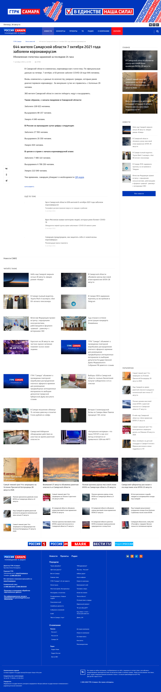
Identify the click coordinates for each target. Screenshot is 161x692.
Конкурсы (60, 31)
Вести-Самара (55, 573)
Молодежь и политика (57, 592)
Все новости (139, 193)
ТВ (83, 31)
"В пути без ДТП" (82, 608)
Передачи (54, 562)
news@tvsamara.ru (22, 573)
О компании (103, 31)
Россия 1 (54, 632)
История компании (83, 629)
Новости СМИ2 (10, 258)
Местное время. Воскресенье (59, 588)
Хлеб (52, 613)
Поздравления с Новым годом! (58, 597)
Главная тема (54, 577)
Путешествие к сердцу (84, 600)
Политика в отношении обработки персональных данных (17, 591)
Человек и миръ (82, 588)
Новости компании (83, 633)
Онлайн (117, 31)
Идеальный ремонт (83, 604)
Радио (91, 31)
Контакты (80, 640)
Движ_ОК (80, 617)
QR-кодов (79, 177)
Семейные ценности (57, 606)
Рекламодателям (82, 644)
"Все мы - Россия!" (83, 569)
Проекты (73, 31)
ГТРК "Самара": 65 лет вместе (60, 581)
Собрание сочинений (57, 610)
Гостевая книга (81, 636)
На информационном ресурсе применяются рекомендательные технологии (17, 597)
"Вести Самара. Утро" (57, 617)
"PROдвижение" (82, 566)
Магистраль (54, 585)
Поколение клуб (55, 602)
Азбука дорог (81, 573)
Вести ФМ (54, 657)
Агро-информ (81, 577)
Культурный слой (82, 585)
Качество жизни (82, 592)
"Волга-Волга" (81, 596)
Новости (48, 31)
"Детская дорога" (55, 569)
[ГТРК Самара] (15, 31)
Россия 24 (54, 635)
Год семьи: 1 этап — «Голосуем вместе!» (83, 612)
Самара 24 (54, 639)
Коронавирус (29, 186)
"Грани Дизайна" (55, 566)
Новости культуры (83, 581)
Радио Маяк (55, 649)
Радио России (55, 653)
